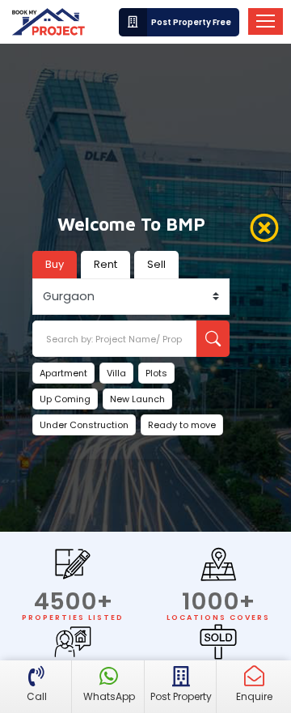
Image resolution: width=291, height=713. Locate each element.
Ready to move (182, 424)
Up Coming (65, 399)
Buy (54, 264)
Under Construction (84, 424)
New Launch (137, 399)
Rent (105, 264)
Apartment (63, 373)
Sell (156, 264)
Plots (156, 373)
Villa (116, 373)
